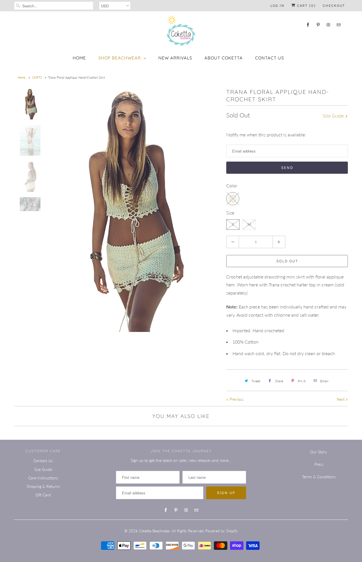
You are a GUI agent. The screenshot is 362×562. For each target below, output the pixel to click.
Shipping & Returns (43, 486)
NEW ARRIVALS (175, 58)
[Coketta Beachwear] (181, 31)
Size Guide (334, 116)
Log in (277, 5)
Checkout (334, 5)
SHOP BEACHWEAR (119, 58)
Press (319, 464)
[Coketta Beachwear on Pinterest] (318, 24)
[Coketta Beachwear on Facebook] (308, 24)
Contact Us (269, 58)
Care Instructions (43, 477)
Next (341, 399)
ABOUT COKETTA (223, 58)
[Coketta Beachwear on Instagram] (328, 24)
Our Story (318, 451)
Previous (236, 399)
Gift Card (43, 494)
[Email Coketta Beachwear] (338, 24)
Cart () (306, 5)
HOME (79, 58)
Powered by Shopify (221, 531)
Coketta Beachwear (154, 531)
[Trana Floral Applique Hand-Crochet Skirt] (129, 210)
